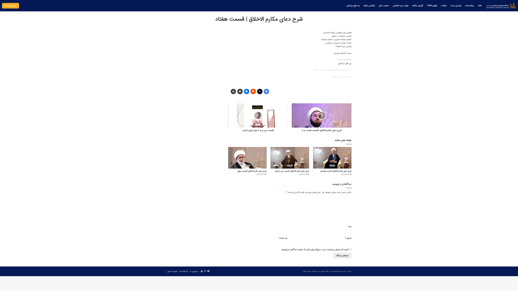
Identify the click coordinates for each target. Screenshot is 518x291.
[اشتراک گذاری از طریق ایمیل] (240, 91)
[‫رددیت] (253, 91)
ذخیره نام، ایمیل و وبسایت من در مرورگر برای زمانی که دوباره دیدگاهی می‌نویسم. (315, 249)
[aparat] (201, 271)
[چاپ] (233, 91)
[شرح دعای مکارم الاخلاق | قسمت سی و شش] (290, 158)
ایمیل (348, 238)
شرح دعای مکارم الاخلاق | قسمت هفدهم (335, 171)
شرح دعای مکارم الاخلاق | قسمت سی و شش (292, 171)
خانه (480, 5)
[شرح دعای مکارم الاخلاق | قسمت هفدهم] (332, 158)
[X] (260, 91)
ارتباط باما (183, 271)
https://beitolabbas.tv (341, 77)
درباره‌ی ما (194, 271)
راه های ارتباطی (353, 5)
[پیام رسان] (246, 91)
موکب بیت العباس (400, 5)
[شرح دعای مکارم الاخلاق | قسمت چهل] (247, 158)
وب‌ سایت (283, 238)
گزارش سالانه (417, 5)
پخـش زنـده (456, 5)
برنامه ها (470, 5)
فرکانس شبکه (369, 5)
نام (349, 226)
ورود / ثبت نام (10, 5)
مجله (444, 5)
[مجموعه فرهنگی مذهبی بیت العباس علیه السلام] (501, 6)
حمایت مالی (384, 5)
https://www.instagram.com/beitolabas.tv (332, 70)
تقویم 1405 (432, 5)
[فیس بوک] (266, 91)
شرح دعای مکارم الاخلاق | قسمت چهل (252, 171)
